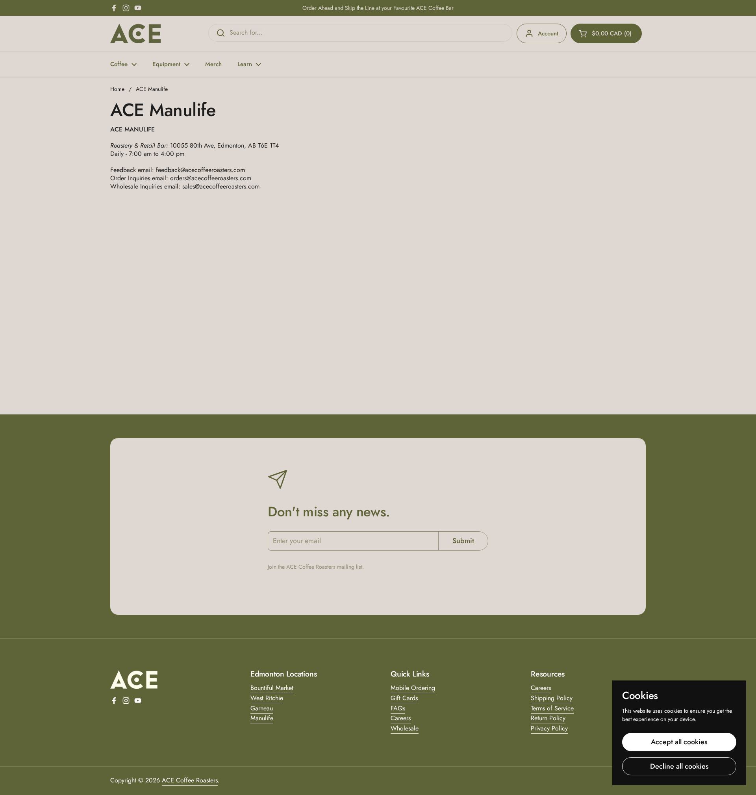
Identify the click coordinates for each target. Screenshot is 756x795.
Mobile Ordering (413, 687)
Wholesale (405, 728)
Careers (401, 718)
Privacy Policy (549, 728)
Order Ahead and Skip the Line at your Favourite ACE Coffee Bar (378, 8)
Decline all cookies (679, 766)
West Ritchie (266, 698)
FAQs (398, 708)
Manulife (261, 718)
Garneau (261, 708)
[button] (606, 33)
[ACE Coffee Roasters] (135, 33)
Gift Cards (404, 698)
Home (117, 89)
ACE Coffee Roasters (190, 780)
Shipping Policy (552, 698)
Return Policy (548, 718)
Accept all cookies (679, 742)
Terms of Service (552, 708)
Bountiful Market (271, 687)
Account (548, 33)
